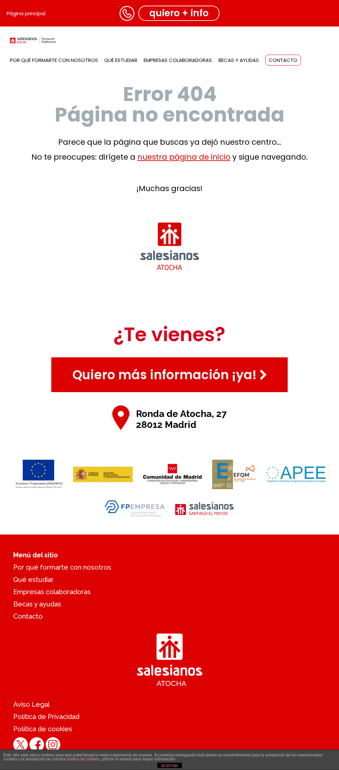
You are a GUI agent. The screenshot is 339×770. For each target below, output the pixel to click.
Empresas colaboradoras (178, 60)
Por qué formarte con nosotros (54, 60)
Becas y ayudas (238, 60)
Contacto (283, 60)
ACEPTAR (169, 766)
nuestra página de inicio (183, 157)
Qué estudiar (120, 60)
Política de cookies (42, 729)
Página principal (26, 13)
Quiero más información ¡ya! (165, 375)
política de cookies (83, 759)
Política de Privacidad (46, 717)
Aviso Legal (31, 704)
